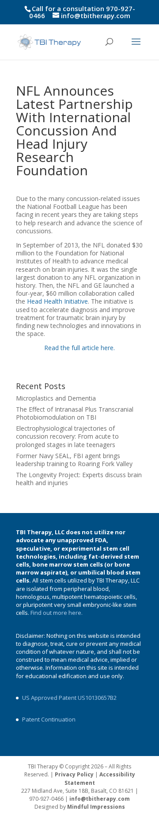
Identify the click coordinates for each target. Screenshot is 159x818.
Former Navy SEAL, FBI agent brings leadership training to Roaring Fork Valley (74, 459)
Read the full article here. (79, 347)
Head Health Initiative (57, 301)
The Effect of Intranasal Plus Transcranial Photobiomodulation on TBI (74, 413)
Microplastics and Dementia (56, 398)
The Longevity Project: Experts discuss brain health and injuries (79, 479)
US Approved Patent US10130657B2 (69, 698)
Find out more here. (57, 613)
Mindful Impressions (96, 806)
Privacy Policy (74, 774)
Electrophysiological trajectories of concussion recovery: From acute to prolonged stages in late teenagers (67, 436)
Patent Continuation (49, 719)
